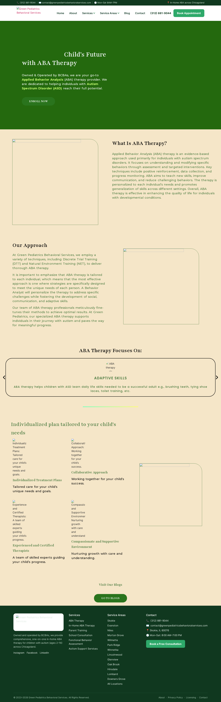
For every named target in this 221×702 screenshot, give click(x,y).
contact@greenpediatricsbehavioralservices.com (66, 2)
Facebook (32, 652)
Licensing (191, 697)
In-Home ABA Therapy (82, 625)
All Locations (114, 683)
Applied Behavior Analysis (42, 79)
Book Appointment (189, 13)
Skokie (111, 620)
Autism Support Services (83, 648)
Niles (110, 630)
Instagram (18, 652)
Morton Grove (115, 635)
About (73, 13)
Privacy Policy (175, 697)
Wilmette (112, 640)
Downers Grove (116, 678)
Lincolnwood (114, 654)
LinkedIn (44, 652)
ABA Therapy (76, 620)
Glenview (112, 659)
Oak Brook (113, 664)
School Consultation (80, 635)
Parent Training (78, 630)
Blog (127, 13)
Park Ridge (113, 644)
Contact (140, 13)
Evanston (112, 625)
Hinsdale (112, 669)
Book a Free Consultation (166, 643)
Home (60, 13)
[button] (4, 377)
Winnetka (112, 649)
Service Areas (108, 13)
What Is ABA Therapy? (139, 143)
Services (87, 13)
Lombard (112, 674)
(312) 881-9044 (27, 2)
